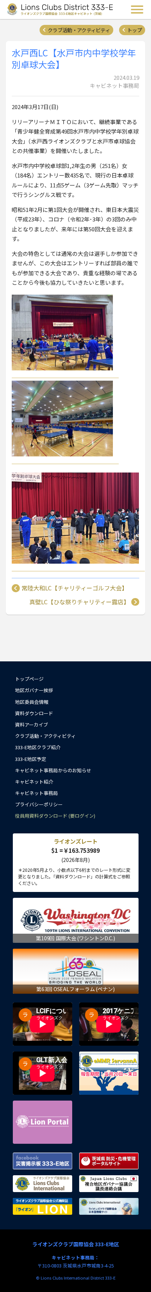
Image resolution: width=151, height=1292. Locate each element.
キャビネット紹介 (34, 781)
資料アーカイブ (31, 724)
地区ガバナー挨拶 (34, 690)
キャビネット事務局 (36, 792)
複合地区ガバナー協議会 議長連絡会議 (109, 1183)
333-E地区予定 (30, 758)
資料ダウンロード (34, 713)
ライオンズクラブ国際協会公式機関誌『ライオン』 (42, 1206)
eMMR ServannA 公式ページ (109, 1073)
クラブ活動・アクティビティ (79, 30)
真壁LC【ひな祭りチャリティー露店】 (79, 602)
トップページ (29, 678)
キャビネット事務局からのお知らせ (53, 770)
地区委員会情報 (31, 701)
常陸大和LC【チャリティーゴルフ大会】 (75, 588)
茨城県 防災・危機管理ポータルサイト (109, 1161)
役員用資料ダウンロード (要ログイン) (55, 815)
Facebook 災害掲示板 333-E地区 (42, 1161)
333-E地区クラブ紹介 (37, 747)
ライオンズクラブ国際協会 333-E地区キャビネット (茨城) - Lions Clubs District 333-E (60, 9)
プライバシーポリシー (39, 804)
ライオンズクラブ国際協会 (42, 1183)
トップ (134, 30)
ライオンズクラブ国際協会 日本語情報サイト (109, 1206)
